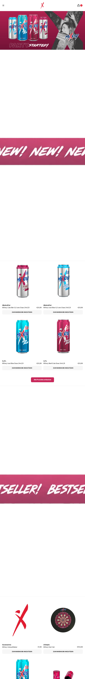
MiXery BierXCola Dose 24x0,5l (54, 363)
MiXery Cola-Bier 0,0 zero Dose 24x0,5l (15, 307)
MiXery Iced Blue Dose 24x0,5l (12, 363)
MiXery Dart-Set (49, 647)
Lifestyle (46, 645)
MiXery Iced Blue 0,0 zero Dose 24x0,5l (57, 307)
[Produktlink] (22, 280)
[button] (19, 5)
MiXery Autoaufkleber (9, 647)
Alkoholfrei (6, 305)
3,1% (45, 361)
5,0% (4, 361)
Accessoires (6, 645)
